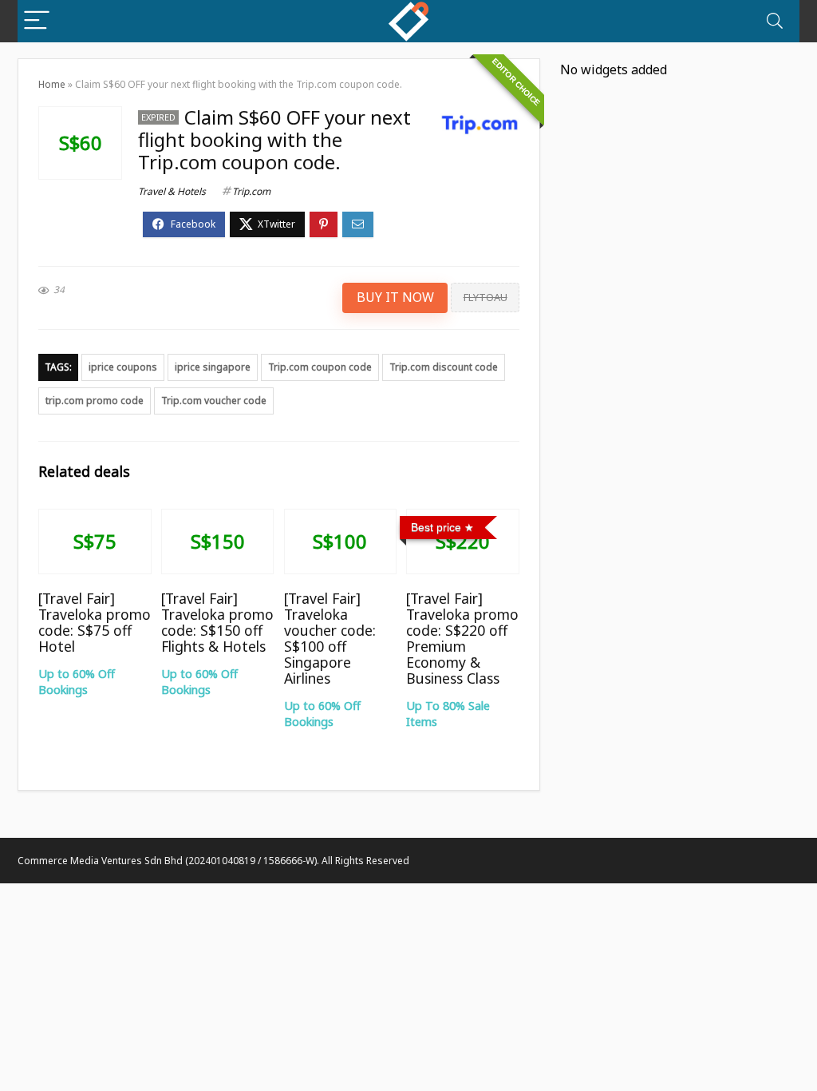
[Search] (775, 21)
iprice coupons (123, 367)
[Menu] (37, 21)
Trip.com (251, 191)
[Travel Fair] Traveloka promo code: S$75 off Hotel (94, 622)
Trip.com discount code (443, 367)
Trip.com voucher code (213, 400)
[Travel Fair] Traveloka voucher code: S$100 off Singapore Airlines (330, 638)
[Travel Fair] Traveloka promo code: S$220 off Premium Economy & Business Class (462, 638)
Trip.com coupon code (320, 367)
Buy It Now (395, 297)
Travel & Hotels (172, 191)
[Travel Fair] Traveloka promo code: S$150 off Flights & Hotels (217, 622)
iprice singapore (213, 367)
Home (51, 84)
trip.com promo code (94, 400)
